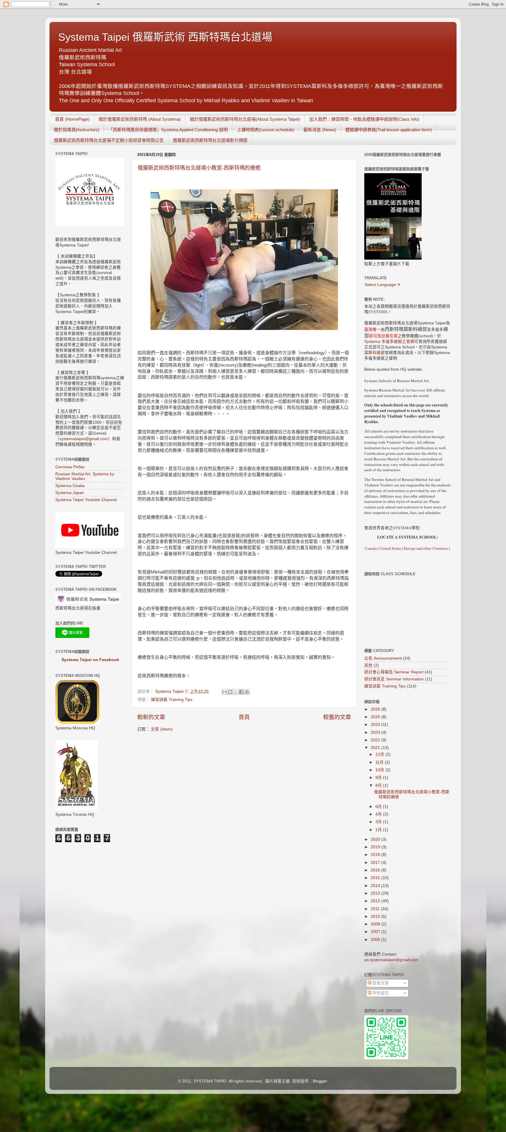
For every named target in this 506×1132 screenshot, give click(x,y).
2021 (376, 747)
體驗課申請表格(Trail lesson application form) (388, 129)
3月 (379, 822)
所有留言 (380, 993)
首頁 (244, 717)
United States (390, 548)
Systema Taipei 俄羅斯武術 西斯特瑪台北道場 (165, 37)
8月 (379, 785)
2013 (376, 893)
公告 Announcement (383, 658)
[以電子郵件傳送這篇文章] (225, 692)
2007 (376, 932)
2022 (376, 740)
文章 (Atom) (162, 729)
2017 (376, 862)
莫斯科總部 (374, 352)
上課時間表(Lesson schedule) (265, 129)
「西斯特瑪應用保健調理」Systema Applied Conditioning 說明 (168, 129)
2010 (376, 916)
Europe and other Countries (425, 548)
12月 (380, 754)
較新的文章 (151, 717)
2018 (376, 854)
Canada (371, 548)
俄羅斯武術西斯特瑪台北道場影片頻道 (210, 140)
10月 (380, 770)
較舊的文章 (337, 717)
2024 (376, 724)
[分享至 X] (236, 692)
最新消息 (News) (319, 129)
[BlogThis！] (230, 692)
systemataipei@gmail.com (83, 439)
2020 (376, 839)
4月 (379, 814)
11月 (380, 762)
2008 (376, 924)
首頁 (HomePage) (72, 119)
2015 (376, 878)
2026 (376, 709)
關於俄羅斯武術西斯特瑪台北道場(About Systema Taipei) (245, 119)
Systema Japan (69, 493)
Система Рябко (70, 467)
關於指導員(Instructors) (76, 129)
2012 (376, 901)
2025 (376, 717)
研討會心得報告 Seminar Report (393, 672)
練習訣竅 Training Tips (171, 699)
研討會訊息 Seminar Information (394, 679)
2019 (376, 847)
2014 (376, 886)
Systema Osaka (70, 486)
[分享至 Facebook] (241, 692)
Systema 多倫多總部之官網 (389, 341)
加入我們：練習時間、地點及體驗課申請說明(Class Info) (364, 119)
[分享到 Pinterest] (247, 692)
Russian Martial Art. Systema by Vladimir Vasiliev (84, 476)
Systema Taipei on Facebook (90, 660)
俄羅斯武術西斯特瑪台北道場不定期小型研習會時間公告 (109, 140)
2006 (376, 939)
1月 (379, 830)
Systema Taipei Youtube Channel (86, 500)
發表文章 (380, 983)
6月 (379, 806)
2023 (376, 732)
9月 (379, 777)
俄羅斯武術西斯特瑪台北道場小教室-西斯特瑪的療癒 (199, 168)
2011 (376, 909)
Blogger (320, 1081)
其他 (368, 665)
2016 (376, 870)
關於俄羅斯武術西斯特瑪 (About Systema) (140, 119)
